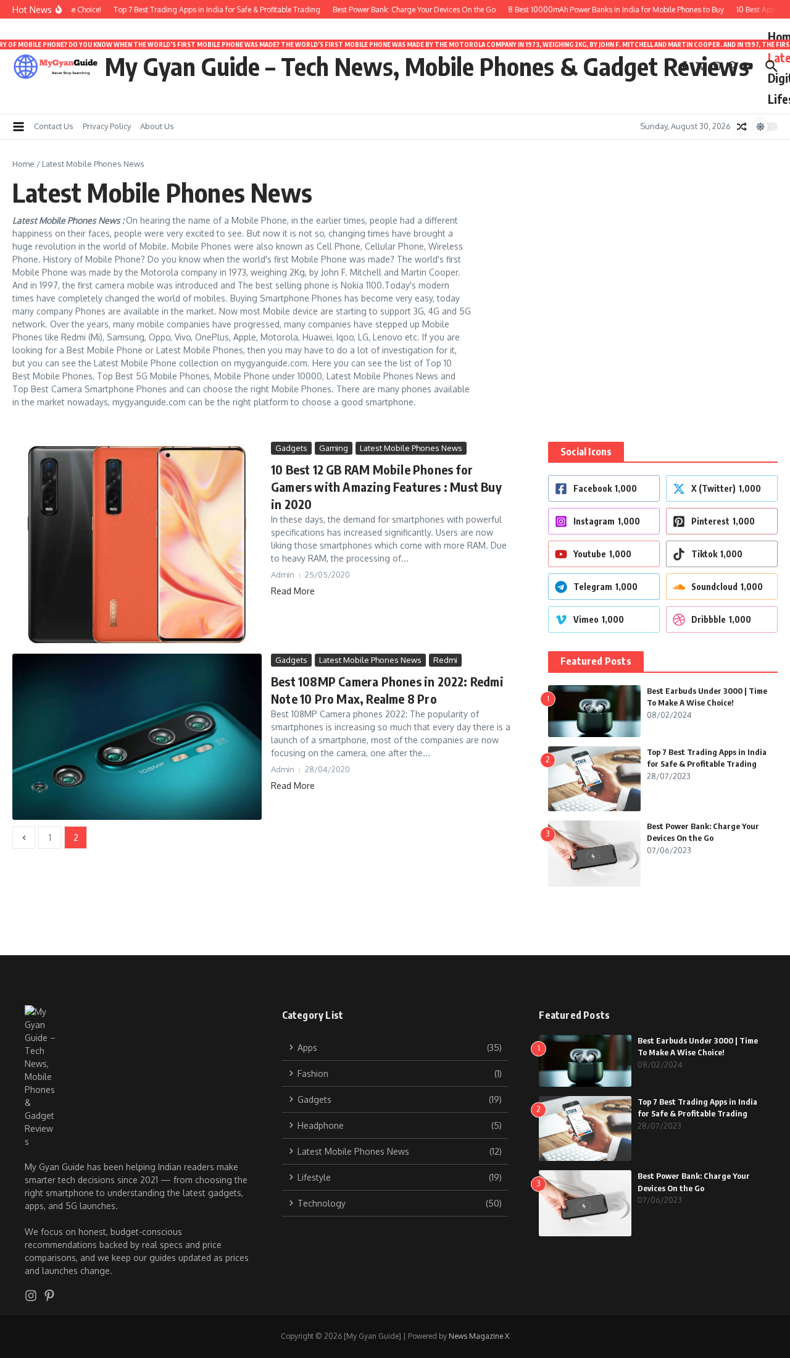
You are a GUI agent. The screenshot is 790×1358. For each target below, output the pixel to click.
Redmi (445, 660)
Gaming (333, 448)
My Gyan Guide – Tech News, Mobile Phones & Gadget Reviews (427, 66)
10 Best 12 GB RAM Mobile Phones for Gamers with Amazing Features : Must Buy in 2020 (386, 487)
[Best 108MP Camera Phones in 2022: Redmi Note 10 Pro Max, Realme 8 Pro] (137, 737)
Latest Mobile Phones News (411, 448)
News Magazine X (479, 1336)
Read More (293, 591)
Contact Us (53, 126)
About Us (157, 126)
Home (23, 164)
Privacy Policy (107, 126)
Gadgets (291, 448)
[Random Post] (742, 127)
